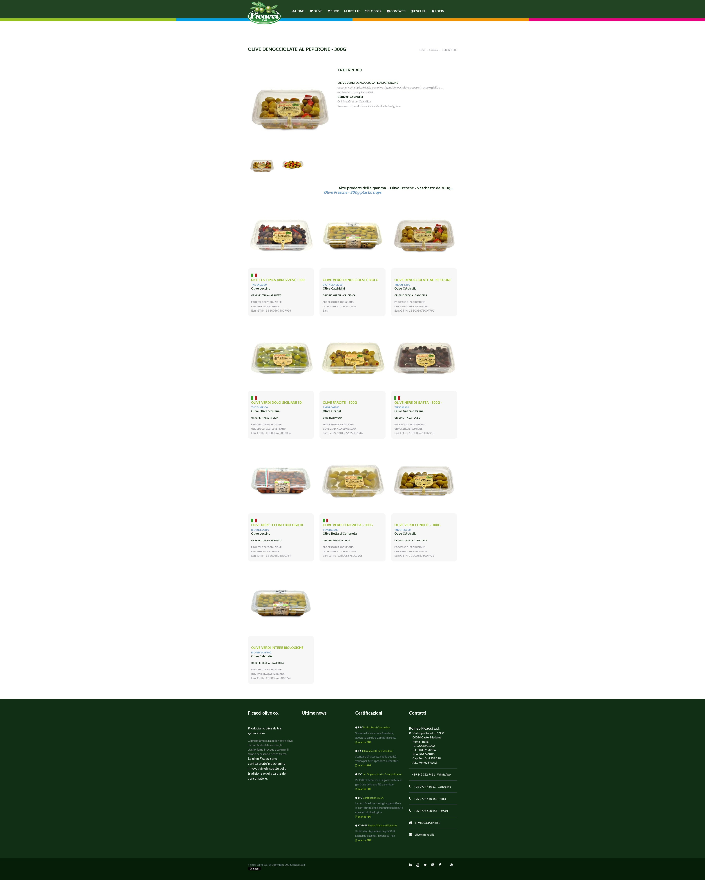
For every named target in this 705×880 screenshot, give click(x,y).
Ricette (354, 11)
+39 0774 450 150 (425, 798)
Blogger (374, 11)
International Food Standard (377, 750)
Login (439, 11)
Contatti (398, 11)
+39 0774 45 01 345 (427, 823)
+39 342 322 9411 (423, 774)
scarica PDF (364, 742)
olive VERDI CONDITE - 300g (417, 525)
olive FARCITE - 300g (340, 402)
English (420, 11)
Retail (422, 49)
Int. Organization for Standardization (382, 774)
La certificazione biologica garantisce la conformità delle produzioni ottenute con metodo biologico (379, 808)
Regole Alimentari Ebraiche (382, 825)
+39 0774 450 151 (425, 810)
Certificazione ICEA (373, 797)
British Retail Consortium (376, 727)
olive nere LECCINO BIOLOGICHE (277, 525)
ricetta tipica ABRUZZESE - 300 (278, 280)
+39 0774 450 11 (425, 786)
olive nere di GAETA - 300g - (418, 402)
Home (299, 11)
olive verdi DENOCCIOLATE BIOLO (350, 280)
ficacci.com (299, 864)
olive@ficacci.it (424, 834)
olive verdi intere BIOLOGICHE (277, 648)
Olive (317, 11)
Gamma (433, 49)
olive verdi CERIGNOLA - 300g (348, 525)
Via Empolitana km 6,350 (428, 733)
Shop (335, 11)
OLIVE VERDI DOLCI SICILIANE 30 (276, 402)
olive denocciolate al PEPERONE (422, 280)
